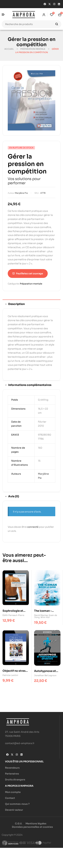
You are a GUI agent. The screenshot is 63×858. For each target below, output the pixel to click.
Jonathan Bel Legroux (45, 675)
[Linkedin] (59, 4)
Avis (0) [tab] (13, 496)
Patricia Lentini (10, 675)
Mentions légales (36, 823)
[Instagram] (54, 4)
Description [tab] (16, 304)
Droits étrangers (15, 779)
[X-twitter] (49, 4)
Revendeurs (12, 767)
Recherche (56, 24)
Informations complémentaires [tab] (29, 385)
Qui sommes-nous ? (17, 803)
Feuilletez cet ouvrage (29, 273)
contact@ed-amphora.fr (19, 743)
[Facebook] (45, 4)
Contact (10, 798)
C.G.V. (18, 823)
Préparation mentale (32, 49)
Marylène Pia (21, 193)
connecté (32, 526)
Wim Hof (45, 617)
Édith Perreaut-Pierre (13, 615)
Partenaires (12, 773)
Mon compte (13, 792)
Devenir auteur (14, 809)
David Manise (41, 615)
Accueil (9, 49)
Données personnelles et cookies (32, 826)
